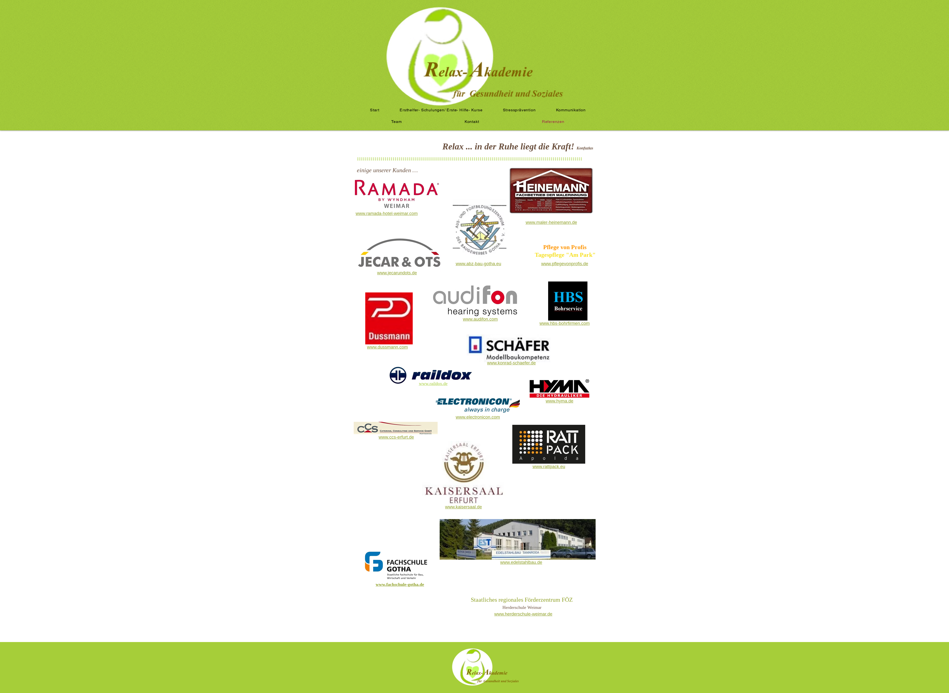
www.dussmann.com (387, 347)
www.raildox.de (433, 383)
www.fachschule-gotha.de (400, 584)
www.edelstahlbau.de (521, 562)
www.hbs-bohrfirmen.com (564, 323)
